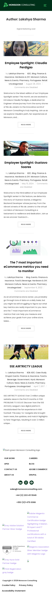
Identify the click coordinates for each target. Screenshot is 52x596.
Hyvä (32, 379)
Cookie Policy (8, 585)
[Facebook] (32, 482)
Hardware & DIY (22, 77)
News (17, 383)
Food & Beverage (23, 280)
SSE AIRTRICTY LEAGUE (26, 366)
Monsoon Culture (39, 77)
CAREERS (33, 458)
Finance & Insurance (29, 376)
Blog (34, 73)
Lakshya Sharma (16, 73)
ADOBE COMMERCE (38, 469)
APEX (6, 463)
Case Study (41, 372)
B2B (28, 372)
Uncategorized (16, 83)
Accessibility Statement (14, 590)
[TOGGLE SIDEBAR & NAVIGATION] (46, 5)
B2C (29, 73)
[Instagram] (26, 482)
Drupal (8, 376)
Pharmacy (24, 80)
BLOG (31, 463)
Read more (27, 124)
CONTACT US (10, 469)
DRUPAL (33, 474)
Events (34, 277)
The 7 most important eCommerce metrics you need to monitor (26, 266)
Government (23, 379)
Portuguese (35, 80)
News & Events (12, 80)
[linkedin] (20, 482)
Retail (44, 80)
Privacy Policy (26, 585)
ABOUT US (9, 474)
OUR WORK (9, 458)
